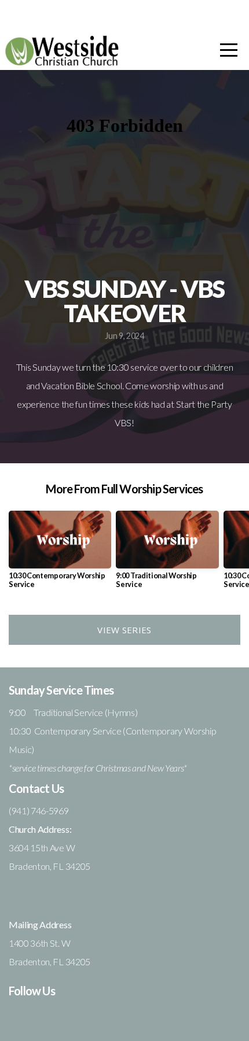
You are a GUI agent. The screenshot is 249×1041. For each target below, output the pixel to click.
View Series (124, 630)
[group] (60, 554)
